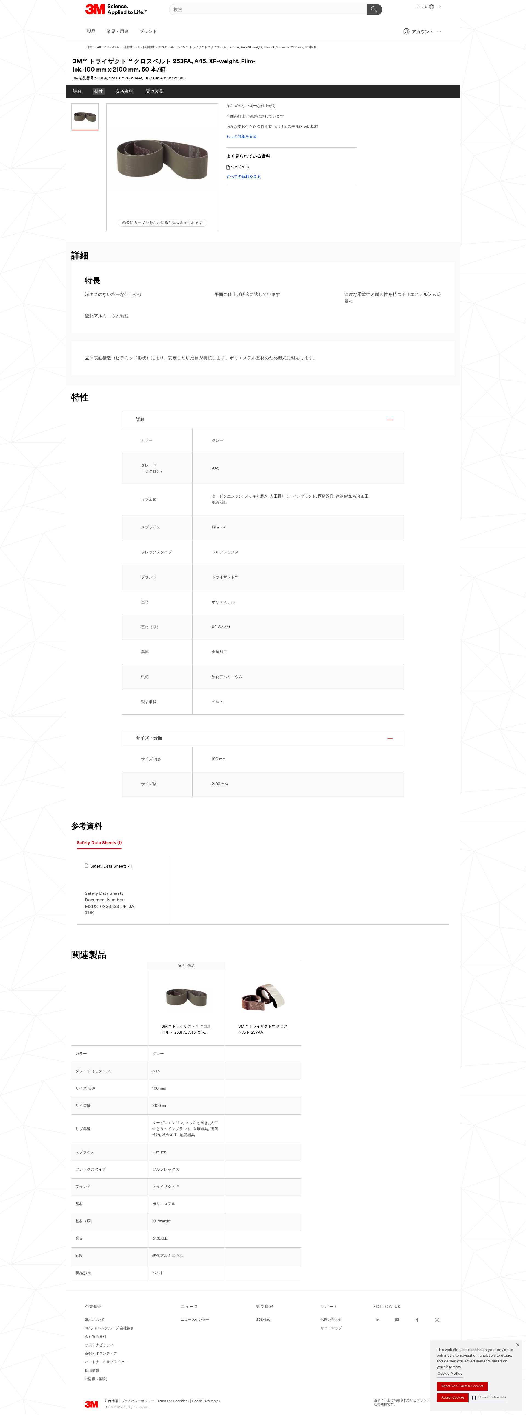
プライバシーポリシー (137, 1401)
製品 (91, 32)
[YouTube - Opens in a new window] (397, 1320)
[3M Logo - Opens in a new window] (116, 9)
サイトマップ (331, 1328)
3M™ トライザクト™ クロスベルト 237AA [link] (263, 1030)
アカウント (423, 32)
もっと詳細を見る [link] (241, 137)
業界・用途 (117, 32)
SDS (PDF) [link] (240, 167)
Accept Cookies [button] (452, 1397)
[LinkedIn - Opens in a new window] (377, 1320)
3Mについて (95, 1320)
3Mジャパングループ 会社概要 (109, 1328)
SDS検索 (263, 1320)
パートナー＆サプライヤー (106, 1362)
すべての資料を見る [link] (243, 177)
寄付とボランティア (101, 1354)
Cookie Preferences (206, 1401)
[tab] (99, 843)
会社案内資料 (95, 1337)
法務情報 (111, 1401)
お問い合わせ (331, 1320)
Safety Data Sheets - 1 (111, 866)
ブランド (148, 32)
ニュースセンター (195, 1320)
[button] (489, 1397)
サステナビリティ (99, 1345)
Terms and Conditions (173, 1401)
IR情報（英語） (97, 1379)
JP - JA (422, 7)
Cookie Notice (450, 1374)
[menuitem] (77, 91)
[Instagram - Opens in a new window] (437, 1320)
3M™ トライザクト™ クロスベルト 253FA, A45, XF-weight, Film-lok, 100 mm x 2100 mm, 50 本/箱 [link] (186, 1030)
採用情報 (92, 1371)
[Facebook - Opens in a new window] (417, 1320)
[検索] (374, 9)
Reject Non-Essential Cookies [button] (462, 1386)
